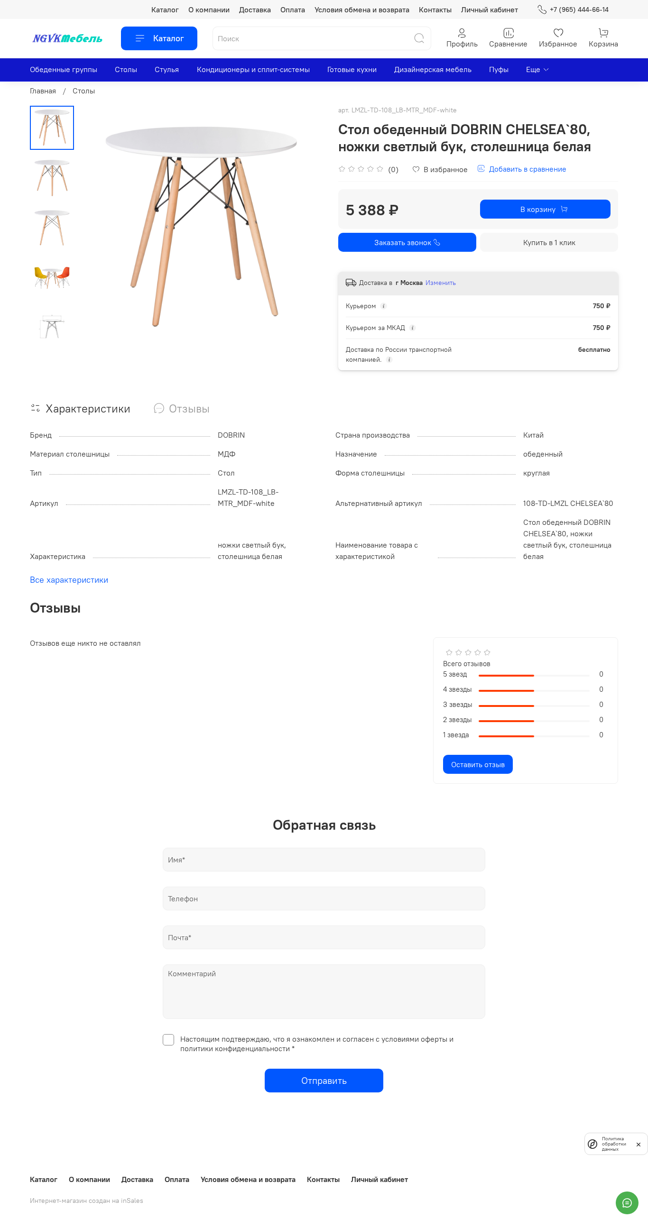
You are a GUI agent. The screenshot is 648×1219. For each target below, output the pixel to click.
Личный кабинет (489, 9)
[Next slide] (305, 228)
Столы (126, 69)
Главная (43, 90)
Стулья (167, 69)
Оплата (292, 9)
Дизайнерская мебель (433, 69)
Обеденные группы (63, 69)
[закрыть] (638, 1143)
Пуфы (499, 69)
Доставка (255, 9)
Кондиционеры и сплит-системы (253, 69)
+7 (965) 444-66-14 (579, 9)
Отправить (324, 1080)
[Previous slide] (97, 228)
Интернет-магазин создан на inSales (86, 1200)
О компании (209, 9)
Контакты (435, 9)
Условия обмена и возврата (362, 9)
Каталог (165, 9)
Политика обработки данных (614, 1144)
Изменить (441, 282)
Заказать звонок (402, 242)
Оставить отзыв (478, 764)
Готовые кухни (352, 69)
